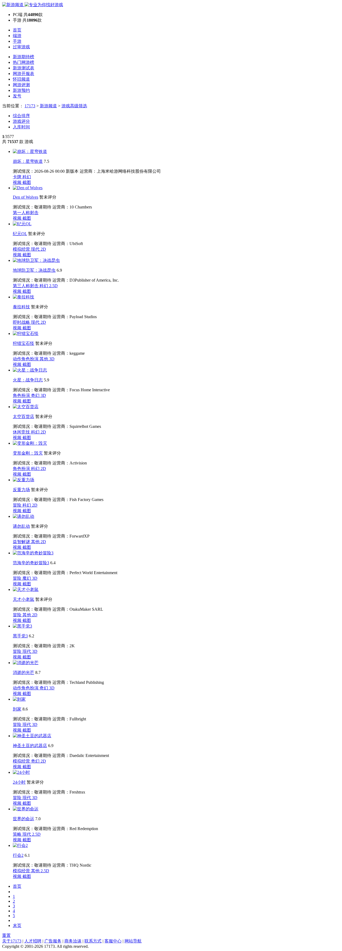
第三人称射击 (26, 285)
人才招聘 (32, 941)
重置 (6, 935)
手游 (17, 41)
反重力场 (21, 489)
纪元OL (20, 233)
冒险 (17, 505)
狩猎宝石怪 (23, 343)
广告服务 (52, 941)
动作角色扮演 (26, 359)
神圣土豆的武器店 (30, 745)
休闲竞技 (22, 432)
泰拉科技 (21, 307)
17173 (30, 106)
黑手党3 (20, 636)
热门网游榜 (23, 62)
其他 (44, 359)
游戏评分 (21, 121)
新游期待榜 (23, 56)
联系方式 (93, 941)
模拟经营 (22, 249)
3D (52, 359)
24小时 (19, 782)
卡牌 (17, 177)
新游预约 (21, 90)
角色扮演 (22, 395)
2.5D (53, 285)
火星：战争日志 (28, 380)
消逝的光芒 (23, 672)
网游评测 (21, 84)
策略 (17, 834)
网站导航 (133, 941)
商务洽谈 (72, 941)
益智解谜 (22, 541)
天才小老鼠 (23, 599)
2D (43, 249)
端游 (17, 35)
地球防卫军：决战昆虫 (34, 270)
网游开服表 (23, 73)
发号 (17, 96)
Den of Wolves (25, 197)
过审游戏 (21, 47)
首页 (17, 30)
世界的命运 (23, 818)
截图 (26, 182)
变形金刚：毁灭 (28, 453)
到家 (17, 709)
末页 (17, 925)
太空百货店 (23, 416)
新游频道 (48, 106)
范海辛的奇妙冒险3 (31, 563)
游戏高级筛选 (74, 106)
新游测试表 (23, 68)
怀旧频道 (21, 79)
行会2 (18, 855)
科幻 (26, 177)
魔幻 (27, 578)
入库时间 (21, 127)
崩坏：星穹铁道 (28, 161)
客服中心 (113, 941)
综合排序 (21, 115)
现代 (36, 249)
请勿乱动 (21, 526)
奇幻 (36, 395)
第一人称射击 (25, 212)
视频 (17, 182)
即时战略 (22, 322)
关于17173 (11, 941)
